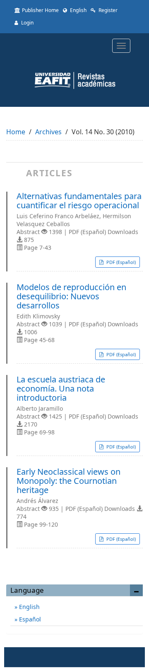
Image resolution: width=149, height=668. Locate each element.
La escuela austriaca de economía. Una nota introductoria (61, 388)
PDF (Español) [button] (120, 262)
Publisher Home (40, 10)
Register (107, 10)
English (78, 10)
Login (27, 22)
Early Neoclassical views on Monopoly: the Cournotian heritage (68, 481)
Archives (48, 131)
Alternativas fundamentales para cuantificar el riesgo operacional (79, 201)
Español (29, 619)
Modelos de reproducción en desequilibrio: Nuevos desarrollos (71, 296)
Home (15, 131)
